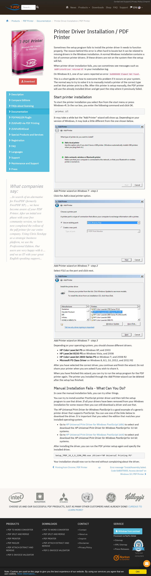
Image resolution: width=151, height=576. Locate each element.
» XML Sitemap (120, 544)
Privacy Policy (137, 1)
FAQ (115, 7)
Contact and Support (122, 1)
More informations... (26, 573)
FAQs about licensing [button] (22, 105)
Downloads (98, 7)
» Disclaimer (83, 543)
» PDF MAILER (12, 543)
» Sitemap (118, 540)
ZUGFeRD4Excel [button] (20, 128)
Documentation (44, 21)
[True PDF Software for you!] (12, 7)
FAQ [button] (13, 146)
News (73, 7)
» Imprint (82, 538)
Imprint (147, 1)
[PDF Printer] (28, 52)
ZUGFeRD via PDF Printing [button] (25, 123)
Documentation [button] (19, 111)
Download (29, 81)
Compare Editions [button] (20, 100)
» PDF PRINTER (13, 538)
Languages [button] (17, 151)
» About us (82, 534)
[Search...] (37, 7)
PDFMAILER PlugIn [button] (21, 117)
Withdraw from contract (129, 531)
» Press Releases (121, 549)
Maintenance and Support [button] (25, 163)
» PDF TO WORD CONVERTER (19, 529)
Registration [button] (17, 140)
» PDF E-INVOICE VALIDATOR (20, 554)
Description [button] (17, 94)
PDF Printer (28, 21)
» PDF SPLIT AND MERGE (17, 534)
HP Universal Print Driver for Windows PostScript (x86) (95, 424)
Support (124, 7)
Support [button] (15, 157)
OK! (138, 571)
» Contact (82, 529)
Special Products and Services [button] (27, 134)
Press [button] (14, 169)
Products (83, 7)
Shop (108, 7)
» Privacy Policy (85, 547)
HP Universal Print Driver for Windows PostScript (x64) (95, 434)
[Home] (67, 7)
